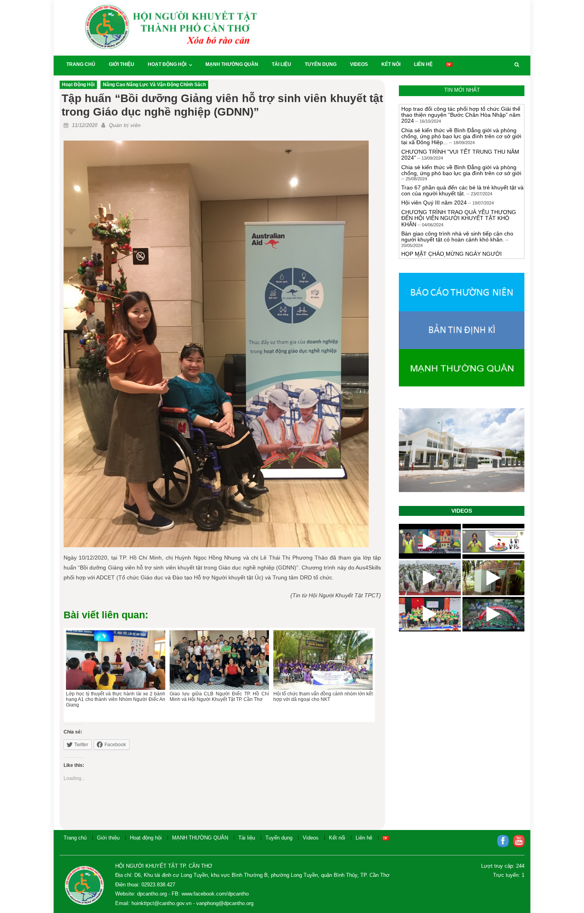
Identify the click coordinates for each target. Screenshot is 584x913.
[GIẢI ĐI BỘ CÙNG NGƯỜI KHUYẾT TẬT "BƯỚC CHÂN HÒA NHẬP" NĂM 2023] (493, 614)
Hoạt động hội (167, 64)
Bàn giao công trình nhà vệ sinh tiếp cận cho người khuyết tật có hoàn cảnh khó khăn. (457, 236)
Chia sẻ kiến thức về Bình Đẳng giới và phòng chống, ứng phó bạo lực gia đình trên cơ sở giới (461, 170)
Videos (359, 64)
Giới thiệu (121, 64)
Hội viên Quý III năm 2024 (434, 202)
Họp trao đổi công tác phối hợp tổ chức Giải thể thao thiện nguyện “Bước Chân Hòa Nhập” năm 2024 (460, 115)
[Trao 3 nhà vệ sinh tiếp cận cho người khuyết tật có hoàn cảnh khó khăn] (493, 577)
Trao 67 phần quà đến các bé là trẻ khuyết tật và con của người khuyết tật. (462, 190)
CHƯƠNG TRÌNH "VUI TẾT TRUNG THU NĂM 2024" (460, 155)
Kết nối (390, 64)
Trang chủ (80, 64)
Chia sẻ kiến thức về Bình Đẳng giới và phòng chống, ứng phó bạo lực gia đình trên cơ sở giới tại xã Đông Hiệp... (461, 136)
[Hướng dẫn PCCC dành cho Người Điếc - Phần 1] (493, 541)
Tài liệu (281, 64)
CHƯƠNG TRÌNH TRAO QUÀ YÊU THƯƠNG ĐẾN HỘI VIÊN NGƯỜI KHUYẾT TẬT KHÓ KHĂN (458, 218)
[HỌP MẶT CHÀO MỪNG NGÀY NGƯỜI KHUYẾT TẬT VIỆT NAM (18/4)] (430, 614)
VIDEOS (461, 511)
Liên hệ (423, 64)
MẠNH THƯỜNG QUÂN (231, 64)
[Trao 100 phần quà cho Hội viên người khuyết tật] (430, 577)
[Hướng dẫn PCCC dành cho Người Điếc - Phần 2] (430, 541)
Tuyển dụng (320, 64)
